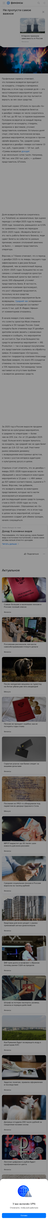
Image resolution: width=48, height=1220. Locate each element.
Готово (24, 1215)
